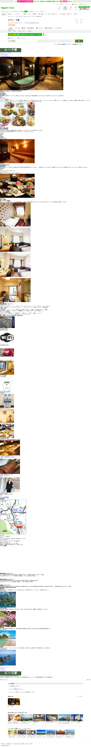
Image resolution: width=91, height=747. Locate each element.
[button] (19, 733)
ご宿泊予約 (5, 56)
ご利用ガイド (62, 4)
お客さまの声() (49, 28)
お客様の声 (4, 54)
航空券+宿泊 (67, 44)
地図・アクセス (39, 28)
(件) (20, 22)
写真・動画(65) (31, 28)
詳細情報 (29, 31)
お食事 (14, 31)
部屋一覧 (23, 28)
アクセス (4, 55)
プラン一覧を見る (4, 530)
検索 (79, 41)
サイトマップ (68, 4)
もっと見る (79, 730)
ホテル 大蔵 (13, 20)
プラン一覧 (17, 28)
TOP (1, 699)
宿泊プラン (12, 38)
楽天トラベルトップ (11, 16)
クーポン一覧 (58, 28)
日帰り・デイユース (21, 38)
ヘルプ (57, 4)
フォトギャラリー (5, 52)
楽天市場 (80, 4)
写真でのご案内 (21, 31)
